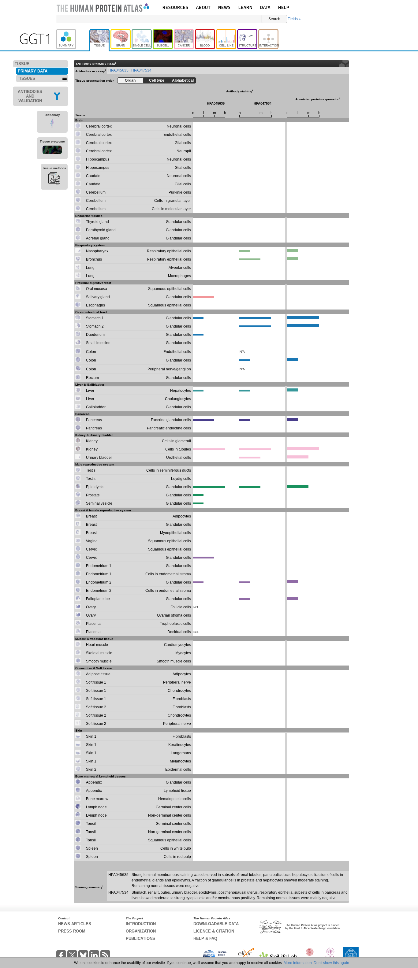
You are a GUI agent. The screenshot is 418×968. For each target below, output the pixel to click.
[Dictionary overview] (52, 124)
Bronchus (94, 259)
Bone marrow (97, 799)
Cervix (91, 549)
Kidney (92, 441)
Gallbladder (96, 407)
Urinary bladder (99, 457)
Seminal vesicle (99, 503)
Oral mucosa (96, 289)
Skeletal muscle (99, 653)
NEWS (224, 7)
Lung (90, 267)
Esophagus (95, 305)
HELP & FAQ (205, 938)
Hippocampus (97, 159)
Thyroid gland (97, 222)
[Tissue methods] (54, 179)
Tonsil (91, 824)
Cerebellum (96, 192)
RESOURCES (175, 7)
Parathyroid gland (101, 230)
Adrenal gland (98, 238)
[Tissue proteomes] (52, 151)
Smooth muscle (99, 661)
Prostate (93, 495)
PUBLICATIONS (140, 938)
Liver (90, 390)
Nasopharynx (97, 251)
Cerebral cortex (99, 126)
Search (274, 19)
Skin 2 (91, 769)
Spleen (92, 848)
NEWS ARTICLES (74, 924)
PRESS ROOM (71, 931)
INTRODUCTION (141, 924)
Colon (91, 352)
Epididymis (95, 487)
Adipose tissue (98, 674)
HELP (283, 7)
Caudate (93, 176)
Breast (91, 516)
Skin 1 (91, 736)
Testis (90, 470)
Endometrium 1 (98, 566)
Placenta (93, 623)
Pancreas (94, 420)
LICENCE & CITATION (213, 931)
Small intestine (98, 343)
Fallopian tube (98, 599)
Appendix (94, 782)
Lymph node (96, 807)
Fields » (294, 19)
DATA (265, 7)
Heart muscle (97, 645)
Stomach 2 (95, 326)
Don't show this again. (332, 963)
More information (298, 963)
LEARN (245, 7)
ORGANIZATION (141, 931)
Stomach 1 (95, 318)
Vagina (92, 541)
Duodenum (95, 334)
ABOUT (203, 7)
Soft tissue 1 (96, 682)
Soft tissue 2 (96, 707)
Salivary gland (98, 297)
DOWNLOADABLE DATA (216, 924)
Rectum (92, 378)
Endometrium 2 (98, 582)
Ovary (91, 607)
